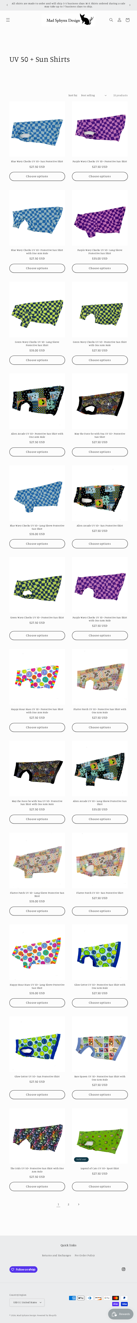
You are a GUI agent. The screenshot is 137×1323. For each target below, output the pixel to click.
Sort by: (72, 95)
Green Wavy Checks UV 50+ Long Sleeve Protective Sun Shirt (37, 343)
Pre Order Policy (85, 1255)
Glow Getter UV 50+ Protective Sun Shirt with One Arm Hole (99, 986)
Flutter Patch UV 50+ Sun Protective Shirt (99, 892)
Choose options (37, 176)
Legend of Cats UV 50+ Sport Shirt (100, 1168)
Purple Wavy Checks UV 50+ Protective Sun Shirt (100, 161)
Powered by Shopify (47, 1315)
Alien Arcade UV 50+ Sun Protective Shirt (100, 525)
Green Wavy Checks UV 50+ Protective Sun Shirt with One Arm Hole (100, 343)
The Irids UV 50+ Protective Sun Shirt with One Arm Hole (37, 1170)
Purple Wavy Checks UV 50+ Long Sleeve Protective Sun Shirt (99, 252)
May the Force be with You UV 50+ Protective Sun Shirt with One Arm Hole (37, 803)
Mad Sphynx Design (26, 1315)
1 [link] (58, 1204)
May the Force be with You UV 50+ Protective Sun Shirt (100, 435)
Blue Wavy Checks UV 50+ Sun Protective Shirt (37, 161)
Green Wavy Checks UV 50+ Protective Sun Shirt (37, 617)
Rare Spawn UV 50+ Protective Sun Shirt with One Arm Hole (99, 1078)
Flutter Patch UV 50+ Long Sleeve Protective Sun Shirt (37, 894)
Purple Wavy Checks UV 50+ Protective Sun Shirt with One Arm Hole (100, 619)
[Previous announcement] (7, 5)
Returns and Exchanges (56, 1255)
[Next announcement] (130, 5)
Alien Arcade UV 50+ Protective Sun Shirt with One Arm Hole (37, 435)
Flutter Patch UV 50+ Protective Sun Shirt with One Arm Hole (99, 711)
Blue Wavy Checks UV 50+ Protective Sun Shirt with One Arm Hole (37, 252)
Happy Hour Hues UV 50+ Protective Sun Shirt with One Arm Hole (37, 711)
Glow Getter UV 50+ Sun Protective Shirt (37, 1076)
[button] (8, 20)
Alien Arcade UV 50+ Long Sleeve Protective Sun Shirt (100, 803)
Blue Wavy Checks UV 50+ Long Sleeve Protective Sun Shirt (37, 527)
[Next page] (79, 1204)
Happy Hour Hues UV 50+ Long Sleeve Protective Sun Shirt (37, 986)
